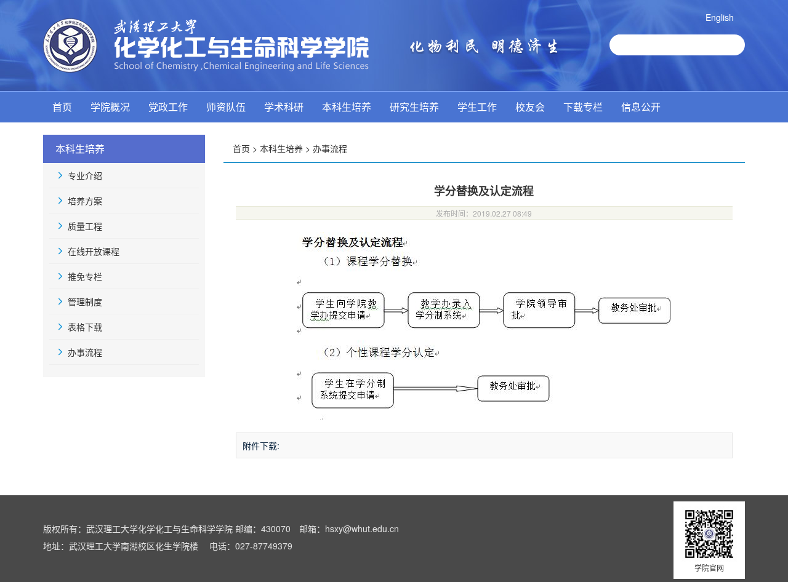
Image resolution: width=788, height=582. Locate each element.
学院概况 (110, 107)
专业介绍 (85, 175)
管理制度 (85, 301)
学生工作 (477, 107)
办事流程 (85, 352)
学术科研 (284, 107)
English (720, 17)
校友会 (530, 107)
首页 (62, 107)
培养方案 (85, 200)
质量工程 (85, 226)
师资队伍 (226, 107)
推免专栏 (85, 276)
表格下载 (85, 327)
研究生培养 (414, 107)
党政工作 (168, 107)
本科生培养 (346, 107)
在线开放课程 (93, 251)
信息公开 (641, 107)
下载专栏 (583, 107)
